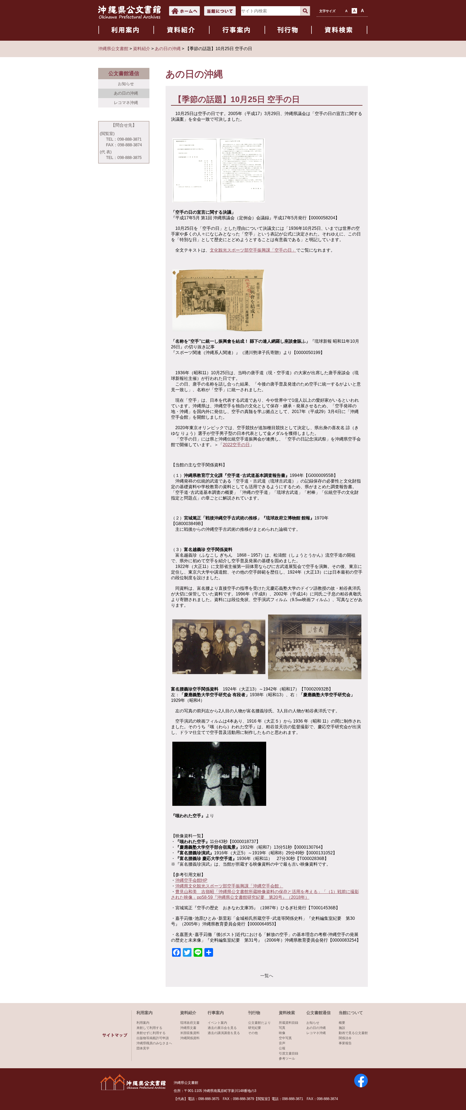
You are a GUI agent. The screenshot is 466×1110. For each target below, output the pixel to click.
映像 (282, 1033)
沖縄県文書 (188, 1028)
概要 (342, 1023)
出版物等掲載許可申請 (152, 1038)
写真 (282, 1028)
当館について (351, 1012)
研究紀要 (254, 1028)
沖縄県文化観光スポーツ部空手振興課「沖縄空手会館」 (229, 886)
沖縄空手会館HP (191, 880)
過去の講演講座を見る (224, 1033)
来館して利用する (149, 1028)
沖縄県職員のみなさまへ (154, 1043)
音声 (282, 1043)
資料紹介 (188, 1012)
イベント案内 (217, 1023)
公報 (282, 1048)
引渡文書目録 (288, 1053)
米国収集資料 (190, 1033)
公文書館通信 (318, 1012)
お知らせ (126, 83)
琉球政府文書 (190, 1023)
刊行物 (254, 1012)
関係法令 (345, 1038)
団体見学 (142, 1048)
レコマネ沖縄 (126, 102)
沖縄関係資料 (190, 1038)
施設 (342, 1028)
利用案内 (144, 1012)
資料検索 (287, 1012)
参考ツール (287, 1058)
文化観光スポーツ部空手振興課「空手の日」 (253, 250)
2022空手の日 (236, 444)
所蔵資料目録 (288, 1023)
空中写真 (285, 1038)
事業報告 (345, 1043)
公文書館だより (259, 1023)
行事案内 (216, 1012)
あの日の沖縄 (126, 93)
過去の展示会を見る (222, 1028)
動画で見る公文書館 (353, 1033)
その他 (253, 1033)
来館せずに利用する (151, 1033)
